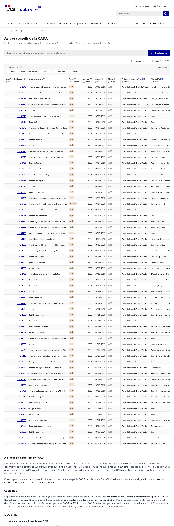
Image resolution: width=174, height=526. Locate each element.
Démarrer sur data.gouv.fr (71, 23)
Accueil (7, 31)
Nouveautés (96, 23)
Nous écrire (111, 23)
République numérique (16, 500)
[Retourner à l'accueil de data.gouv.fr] (30, 9)
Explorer (16, 31)
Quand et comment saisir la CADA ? (27, 520)
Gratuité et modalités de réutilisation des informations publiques (129, 496)
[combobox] (142, 13)
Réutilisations (31, 23)
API (19, 23)
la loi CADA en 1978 (67, 503)
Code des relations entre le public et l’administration (88, 500)
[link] (142, 6)
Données (9, 23)
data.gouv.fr (46, 482)
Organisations (48, 23)
